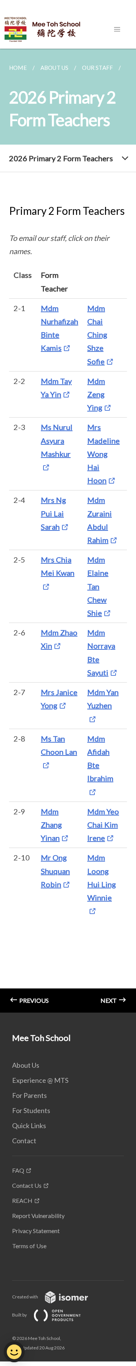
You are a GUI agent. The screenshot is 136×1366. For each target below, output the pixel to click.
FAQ (18, 1170)
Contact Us (27, 1185)
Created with (25, 1297)
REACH (22, 1200)
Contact (24, 1140)
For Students (31, 1110)
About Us (25, 1065)
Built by (20, 1315)
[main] (68, 531)
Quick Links (29, 1125)
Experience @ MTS (40, 1080)
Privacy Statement (36, 1230)
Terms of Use (29, 1245)
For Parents (29, 1095)
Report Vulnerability (38, 1215)
